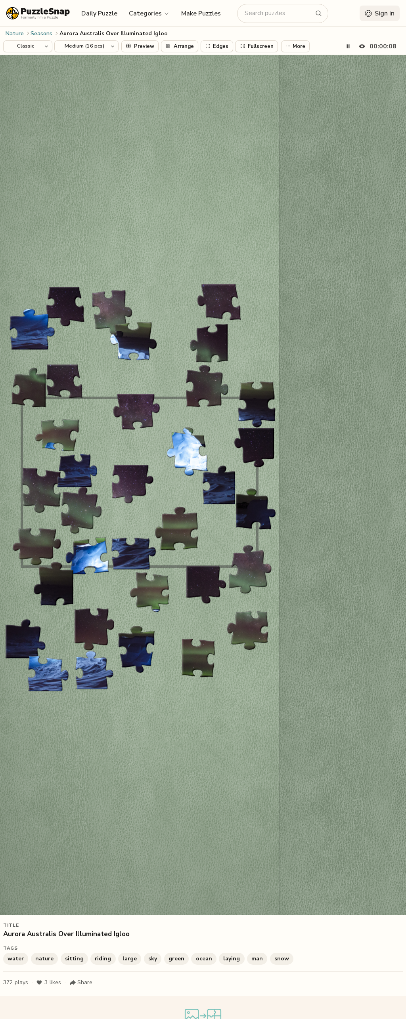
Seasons (41, 33)
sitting (74, 958)
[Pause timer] (348, 46)
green (176, 958)
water (16, 958)
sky (152, 958)
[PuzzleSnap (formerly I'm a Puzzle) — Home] (38, 13)
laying (231, 958)
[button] (149, 13)
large (130, 958)
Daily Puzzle (99, 13)
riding (103, 958)
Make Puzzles (201, 13)
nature (44, 958)
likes (52, 982)
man (257, 958)
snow (281, 958)
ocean (204, 958)
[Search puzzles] (318, 13)
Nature (15, 33)
